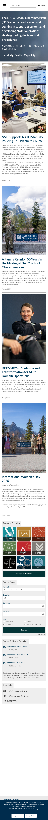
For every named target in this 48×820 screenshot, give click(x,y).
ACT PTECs (12, 701)
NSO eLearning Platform (17, 696)
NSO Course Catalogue (17, 691)
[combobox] (26, 5)
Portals (43, 5)
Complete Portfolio (24, 574)
